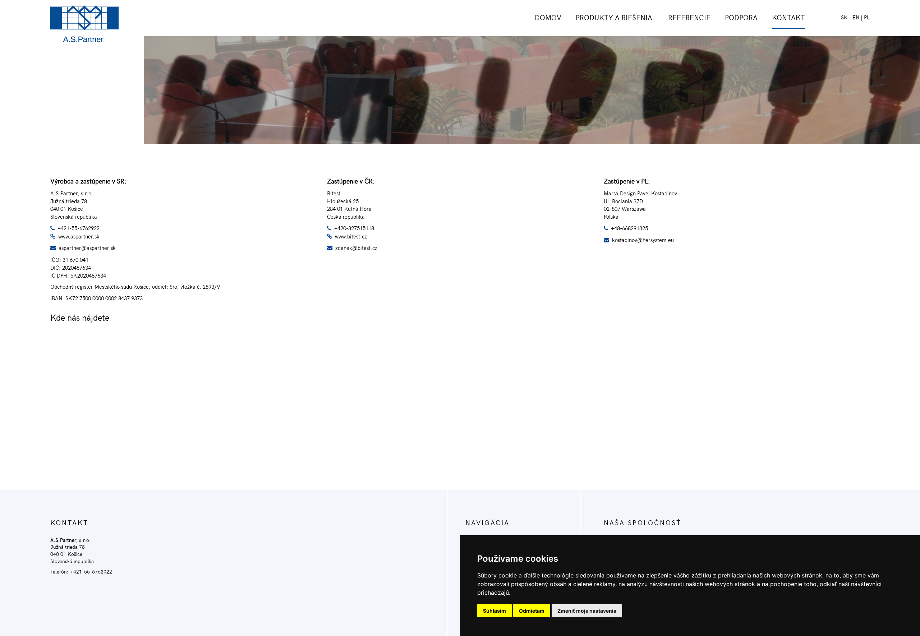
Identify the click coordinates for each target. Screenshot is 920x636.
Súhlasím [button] (494, 611)
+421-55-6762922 (79, 228)
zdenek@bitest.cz (356, 247)
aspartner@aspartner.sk (87, 247)
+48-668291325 (629, 228)
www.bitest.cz (351, 236)
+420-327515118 (354, 228)
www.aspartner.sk (79, 236)
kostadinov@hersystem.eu (643, 239)
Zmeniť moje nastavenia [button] (586, 611)
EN (855, 17)
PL (867, 17)
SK (844, 17)
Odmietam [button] (531, 611)
